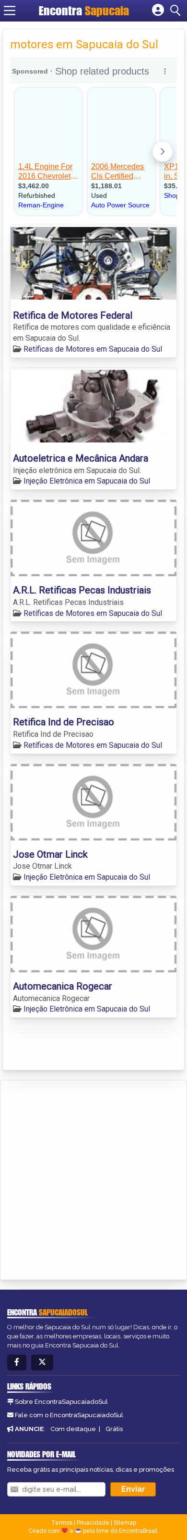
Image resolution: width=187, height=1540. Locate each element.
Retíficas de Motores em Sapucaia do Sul (92, 349)
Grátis (114, 1428)
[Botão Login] (158, 10)
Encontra (62, 10)
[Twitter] (42, 1362)
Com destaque (73, 1428)
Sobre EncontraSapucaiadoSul (61, 1401)
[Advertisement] (93, 1178)
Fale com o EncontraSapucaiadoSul (69, 1415)
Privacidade (93, 1522)
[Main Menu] (9, 10)
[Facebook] (16, 1362)
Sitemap (125, 1522)
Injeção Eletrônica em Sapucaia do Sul (86, 480)
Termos (61, 1522)
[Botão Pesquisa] (177, 10)
